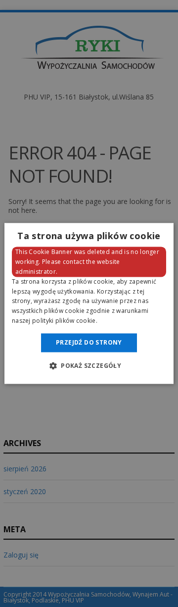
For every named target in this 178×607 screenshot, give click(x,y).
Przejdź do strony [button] (89, 342)
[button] (89, 366)
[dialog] (89, 303)
